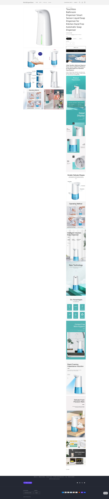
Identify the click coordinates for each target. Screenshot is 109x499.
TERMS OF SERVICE (42, 476)
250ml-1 (68, 38)
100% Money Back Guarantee (54, 478)
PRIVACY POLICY (49, 476)
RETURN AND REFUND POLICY (58, 476)
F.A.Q (66, 476)
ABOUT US (36, 476)
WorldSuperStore (28, 496)
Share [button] (68, 469)
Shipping (72, 34)
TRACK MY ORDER (71, 476)
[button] (41, 2)
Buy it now (76, 50)
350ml (81, 39)
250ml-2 (75, 39)
